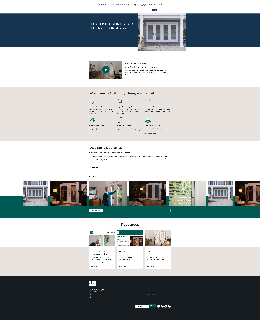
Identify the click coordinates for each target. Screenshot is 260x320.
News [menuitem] (164, 290)
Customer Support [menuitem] (150, 282)
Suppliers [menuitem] (134, 290)
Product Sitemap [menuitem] (166, 296)
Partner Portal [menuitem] (135, 293)
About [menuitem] (165, 281)
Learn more (94, 266)
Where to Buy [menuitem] (166, 293)
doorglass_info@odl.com (97, 297)
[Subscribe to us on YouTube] (165, 306)
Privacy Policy (164, 312)
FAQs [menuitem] (148, 288)
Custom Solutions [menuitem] (110, 296)
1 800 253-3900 (95, 294)
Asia (117, 306)
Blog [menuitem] (121, 296)
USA (105, 306)
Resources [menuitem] (124, 281)
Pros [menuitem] (134, 281)
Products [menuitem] (110, 281)
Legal (169, 312)
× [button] (161, 2)
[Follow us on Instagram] (162, 306)
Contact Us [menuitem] (149, 285)
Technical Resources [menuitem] (124, 293)
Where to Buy (95, 210)
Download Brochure (151, 133)
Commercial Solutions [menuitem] (111, 299)
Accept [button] (155, 10)
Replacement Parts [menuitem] (151, 294)
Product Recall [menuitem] (150, 291)
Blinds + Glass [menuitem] (109, 290)
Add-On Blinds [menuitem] (109, 293)
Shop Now (35, 193)
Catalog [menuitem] (121, 290)
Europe (113, 306)
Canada (109, 306)
